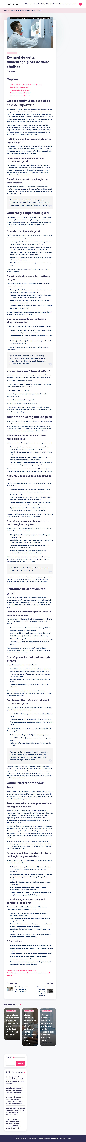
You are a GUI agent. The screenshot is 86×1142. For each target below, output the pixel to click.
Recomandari (12, 52)
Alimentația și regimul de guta (19, 90)
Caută (9, 1057)
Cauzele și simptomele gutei (19, 87)
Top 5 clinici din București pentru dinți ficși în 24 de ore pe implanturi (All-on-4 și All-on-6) (15, 1111)
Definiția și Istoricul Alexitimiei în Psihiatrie (21, 970)
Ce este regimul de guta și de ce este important (25, 84)
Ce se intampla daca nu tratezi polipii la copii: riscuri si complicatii (14, 1090)
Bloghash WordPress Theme (61, 1138)
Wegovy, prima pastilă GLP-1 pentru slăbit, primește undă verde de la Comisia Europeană (14, 1100)
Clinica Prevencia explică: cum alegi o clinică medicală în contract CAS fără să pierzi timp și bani (14, 1124)
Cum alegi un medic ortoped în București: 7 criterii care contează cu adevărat (15, 1080)
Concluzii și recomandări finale (20, 96)
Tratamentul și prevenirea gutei (20, 93)
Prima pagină (8, 10)
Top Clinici (11, 4)
